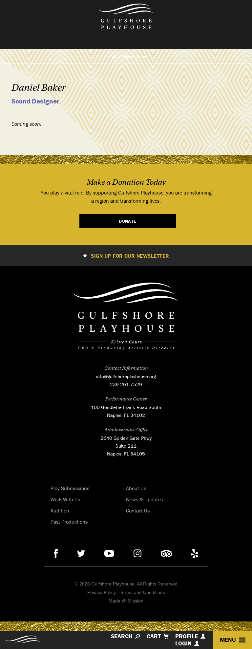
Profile (186, 636)
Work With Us (65, 499)
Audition (60, 510)
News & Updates (144, 499)
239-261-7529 (126, 384)
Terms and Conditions (142, 592)
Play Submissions (70, 488)
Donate (127, 221)
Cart (154, 636)
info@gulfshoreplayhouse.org (126, 376)
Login (183, 643)
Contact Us (138, 510)
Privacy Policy (101, 592)
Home (111, 56)
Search (122, 636)
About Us (136, 488)
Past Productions (69, 521)
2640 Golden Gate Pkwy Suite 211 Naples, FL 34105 (126, 446)
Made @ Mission (126, 600)
